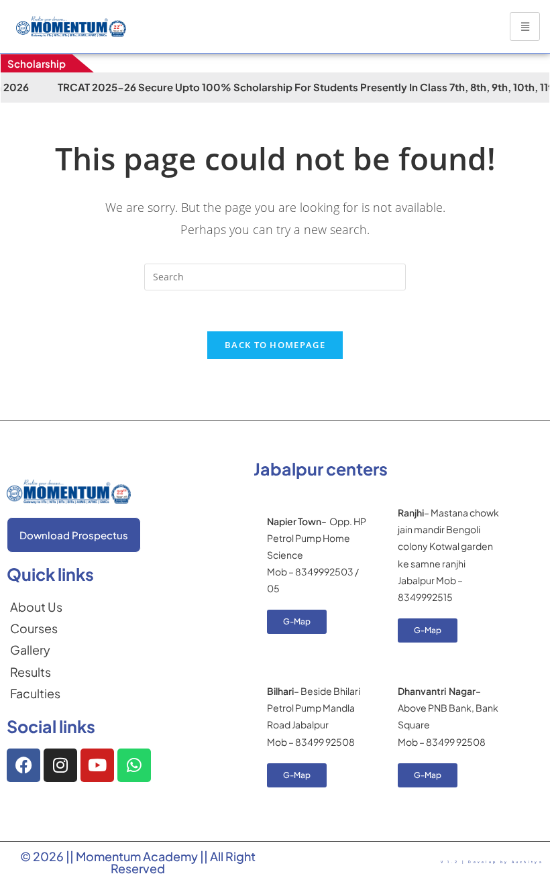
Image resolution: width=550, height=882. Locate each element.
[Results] (36, 672)
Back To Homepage (275, 345)
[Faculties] (36, 693)
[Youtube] (97, 765)
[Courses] (36, 628)
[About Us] (36, 607)
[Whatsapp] (134, 765)
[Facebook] (23, 765)
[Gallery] (36, 650)
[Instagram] (60, 765)
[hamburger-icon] (525, 26)
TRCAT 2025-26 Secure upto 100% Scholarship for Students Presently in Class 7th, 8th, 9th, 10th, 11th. (285, 86)
